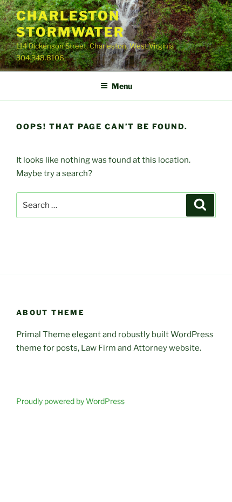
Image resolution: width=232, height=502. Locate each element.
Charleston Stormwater (70, 24)
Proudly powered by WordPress (70, 401)
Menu (122, 85)
